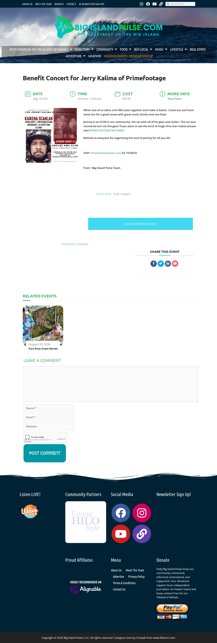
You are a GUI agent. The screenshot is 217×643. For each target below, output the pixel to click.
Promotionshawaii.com (106, 153)
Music (159, 49)
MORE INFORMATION (140, 224)
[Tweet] (161, 263)
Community (104, 49)
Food (124, 49)
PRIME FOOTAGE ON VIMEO (107, 130)
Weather (94, 56)
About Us (27, 4)
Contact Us (119, 589)
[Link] (161, 4)
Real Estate (198, 49)
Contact (71, 4)
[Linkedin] (168, 263)
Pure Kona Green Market (43, 348)
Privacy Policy (136, 576)
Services (59, 4)
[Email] (175, 263)
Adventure (74, 56)
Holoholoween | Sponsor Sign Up (128, 56)
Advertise (118, 576)
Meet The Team (135, 570)
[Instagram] (141, 4)
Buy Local (141, 49)
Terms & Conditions (124, 583)
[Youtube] (154, 4)
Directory (82, 49)
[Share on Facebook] (153, 263)
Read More (175, 98)
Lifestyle (176, 49)
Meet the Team (43, 4)
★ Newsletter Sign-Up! (91, 4)
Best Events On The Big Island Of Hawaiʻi (39, 49)
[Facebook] (148, 4)
